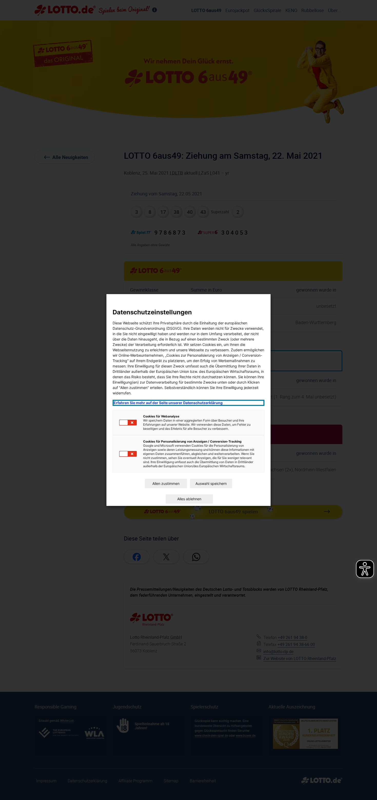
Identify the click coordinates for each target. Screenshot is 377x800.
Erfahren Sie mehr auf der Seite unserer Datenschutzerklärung (168, 403)
